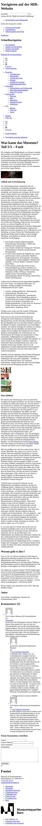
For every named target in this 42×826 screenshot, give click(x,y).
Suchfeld (4, 14)
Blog (11, 98)
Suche (12, 112)
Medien (12, 108)
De (6, 58)
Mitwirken (13, 100)
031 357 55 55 (7, 781)
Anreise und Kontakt (12, 28)
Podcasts (13, 96)
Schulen (13, 80)
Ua (8, 66)
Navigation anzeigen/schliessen (16, 137)
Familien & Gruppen (17, 82)
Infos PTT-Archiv (16, 92)
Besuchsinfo (14, 76)
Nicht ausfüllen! (6, 745)
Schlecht (18, 652)
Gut (13, 652)
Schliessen (4, 35)
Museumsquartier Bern (18, 84)
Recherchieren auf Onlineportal (16, 20)
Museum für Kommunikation (11, 54)
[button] (6, 64)
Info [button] (6, 106)
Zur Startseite (10, 45)
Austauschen (9, 94)
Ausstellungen (10, 30)
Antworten (9, 620)
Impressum (9, 786)
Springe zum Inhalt (12, 49)
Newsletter (9, 788)
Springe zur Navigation (13, 47)
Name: (3, 740)
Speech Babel (33, 442)
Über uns (13, 110)
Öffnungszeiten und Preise (14, 32)
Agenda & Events (16, 78)
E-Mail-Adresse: (7, 742)
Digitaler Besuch (16, 102)
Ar (10, 66)
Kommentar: (5, 747)
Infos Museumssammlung (19, 90)
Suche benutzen (11, 51)
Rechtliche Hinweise (12, 790)
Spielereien (14, 104)
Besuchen (8, 72)
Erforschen (9, 86)
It (5, 66)
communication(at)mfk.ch (10, 783)
